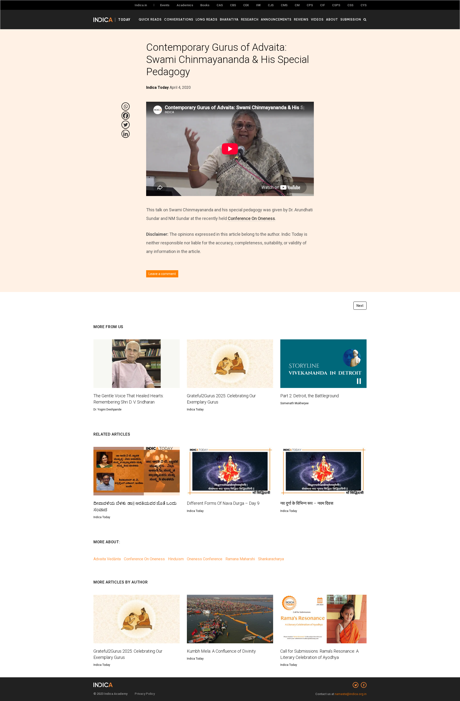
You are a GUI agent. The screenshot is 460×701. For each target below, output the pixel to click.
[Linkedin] (125, 134)
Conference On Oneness (251, 218)
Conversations (178, 19)
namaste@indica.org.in (351, 694)
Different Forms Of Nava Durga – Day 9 (223, 503)
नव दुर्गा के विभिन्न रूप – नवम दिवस (306, 503)
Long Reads (207, 19)
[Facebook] (125, 116)
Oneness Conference (204, 559)
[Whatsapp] (125, 106)
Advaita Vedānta (107, 559)
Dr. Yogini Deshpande (107, 409)
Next (359, 306)
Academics (185, 5)
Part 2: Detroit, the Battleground (309, 395)
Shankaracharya (271, 559)
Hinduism (176, 559)
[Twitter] (125, 125)
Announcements (276, 19)
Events (164, 5)
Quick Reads (150, 19)
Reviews (301, 19)
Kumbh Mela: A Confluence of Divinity (221, 651)
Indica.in (141, 5)
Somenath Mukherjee (294, 403)
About (332, 19)
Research (250, 19)
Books (204, 5)
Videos (317, 19)
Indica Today (195, 409)
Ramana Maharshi (240, 559)
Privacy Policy (145, 693)
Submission (350, 19)
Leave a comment (162, 274)
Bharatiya (229, 19)
